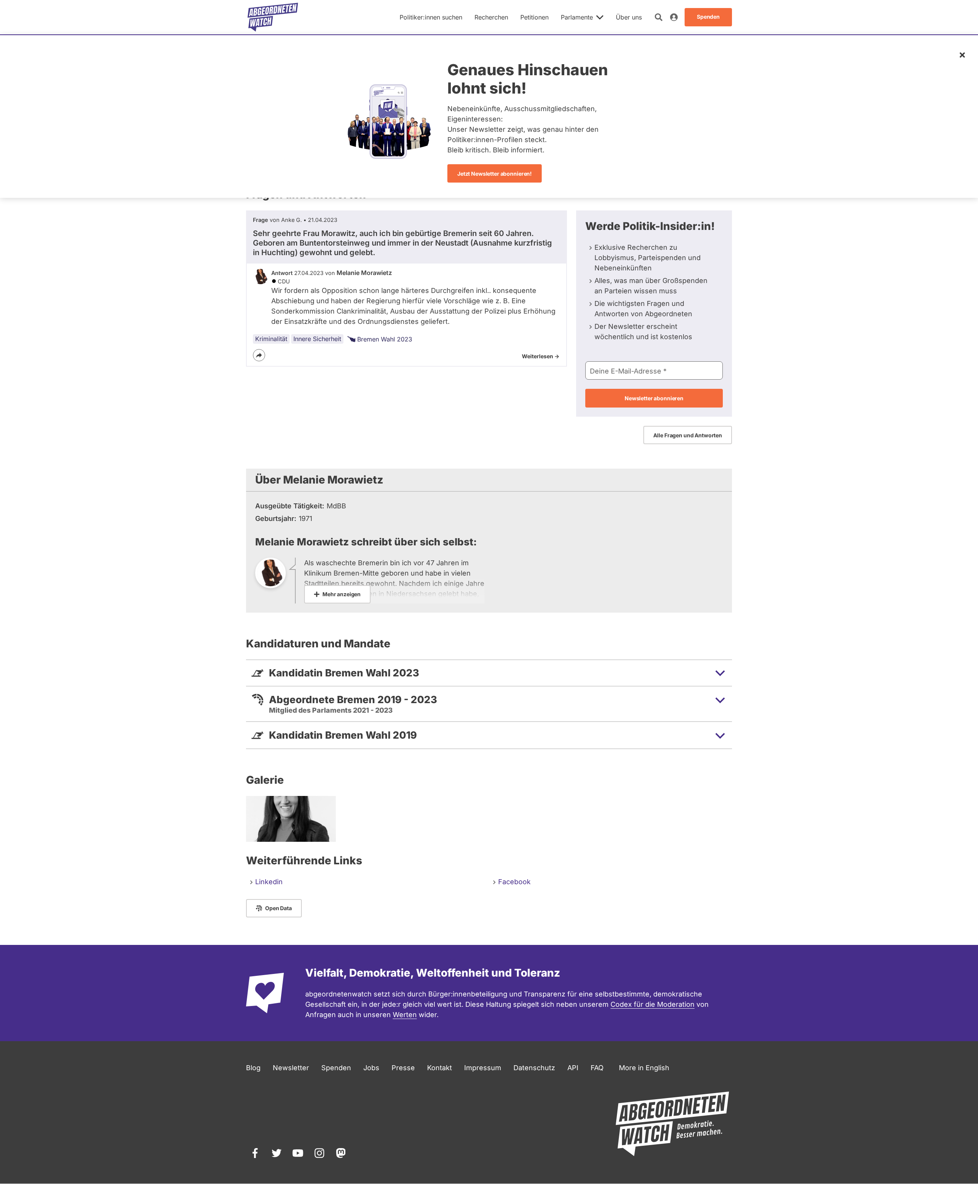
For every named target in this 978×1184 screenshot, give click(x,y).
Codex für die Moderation (652, 1004)
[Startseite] (273, 17)
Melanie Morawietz (364, 273)
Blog (253, 1068)
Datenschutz (534, 1068)
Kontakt (439, 1068)
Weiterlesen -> (540, 356)
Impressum (482, 1068)
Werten (405, 1015)
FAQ (597, 1068)
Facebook (514, 882)
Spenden (336, 1068)
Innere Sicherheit (317, 339)
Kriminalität (271, 339)
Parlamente (577, 17)
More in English (644, 1068)
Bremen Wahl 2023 (384, 339)
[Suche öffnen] (658, 17)
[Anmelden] (673, 17)
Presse (403, 1068)
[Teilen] (259, 355)
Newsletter (291, 1068)
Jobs (371, 1068)
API (572, 1068)
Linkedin (269, 882)
